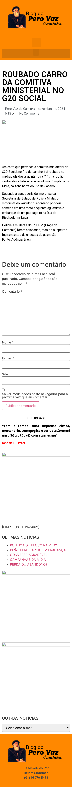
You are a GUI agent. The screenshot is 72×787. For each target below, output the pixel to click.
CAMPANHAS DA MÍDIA (28, 560)
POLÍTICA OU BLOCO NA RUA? (33, 545)
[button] (36, 52)
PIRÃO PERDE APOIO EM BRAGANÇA (38, 550)
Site (5, 374)
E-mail (8, 358)
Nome (8, 342)
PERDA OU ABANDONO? (28, 564)
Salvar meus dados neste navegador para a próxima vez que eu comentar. (35, 395)
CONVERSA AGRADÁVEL (28, 555)
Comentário (12, 291)
